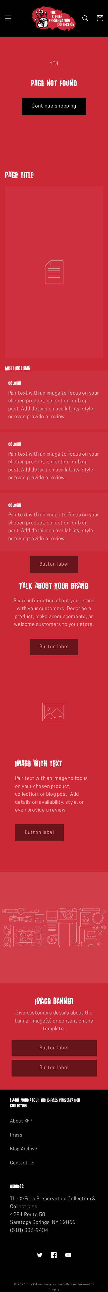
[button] (8, 18)
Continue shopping (54, 106)
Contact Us (22, 1163)
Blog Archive (23, 1149)
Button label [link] (54, 564)
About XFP (21, 1121)
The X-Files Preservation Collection (52, 1284)
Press (16, 1135)
